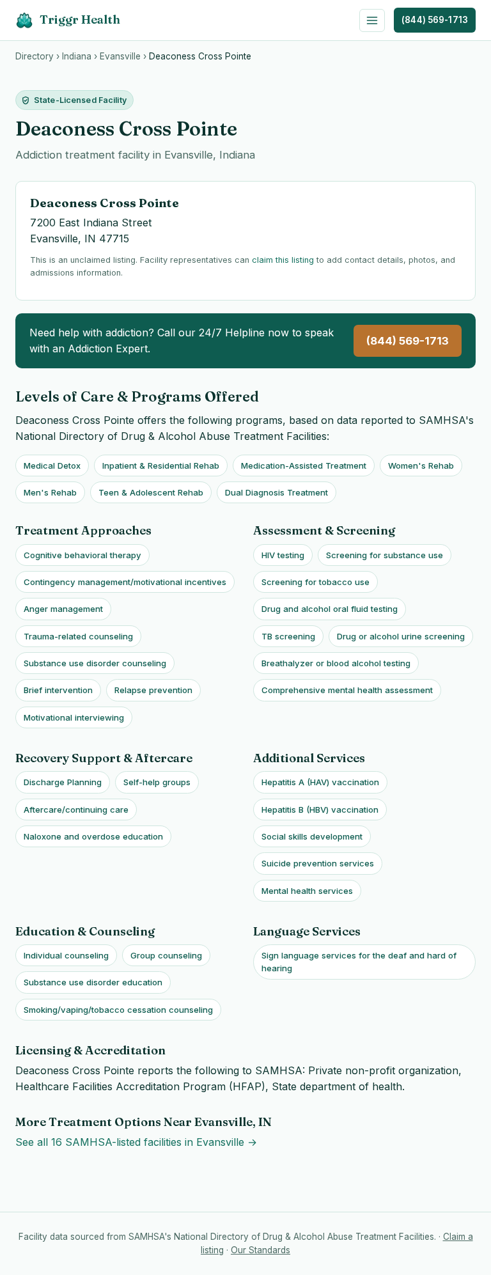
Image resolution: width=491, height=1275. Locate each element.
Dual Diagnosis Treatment (276, 492)
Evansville (120, 56)
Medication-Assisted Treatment (303, 465)
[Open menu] (372, 20)
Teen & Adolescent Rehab (150, 492)
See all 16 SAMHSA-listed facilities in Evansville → (136, 1142)
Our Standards (260, 1250)
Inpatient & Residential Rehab (160, 465)
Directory (34, 56)
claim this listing (283, 260)
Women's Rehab (421, 465)
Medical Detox (52, 465)
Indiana (76, 56)
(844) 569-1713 (434, 20)
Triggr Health (80, 19)
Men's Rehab (50, 492)
